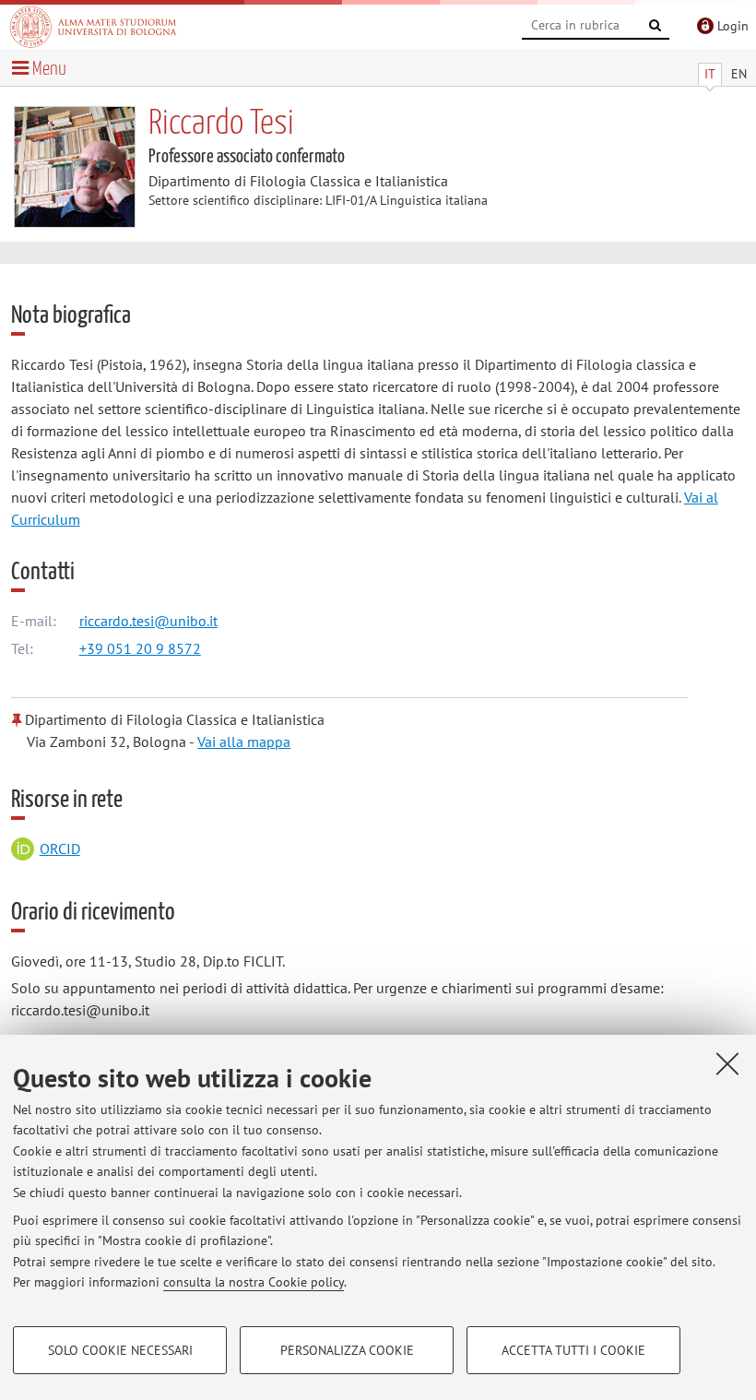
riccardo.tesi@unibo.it (148, 620)
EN (739, 73)
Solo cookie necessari (120, 1350)
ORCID (60, 848)
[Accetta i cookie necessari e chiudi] (727, 1063)
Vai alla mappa (243, 741)
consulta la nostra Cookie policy (253, 1282)
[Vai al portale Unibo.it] (93, 27)
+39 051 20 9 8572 (140, 648)
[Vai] (655, 26)
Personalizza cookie (347, 1350)
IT (709, 73)
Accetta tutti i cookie (573, 1350)
